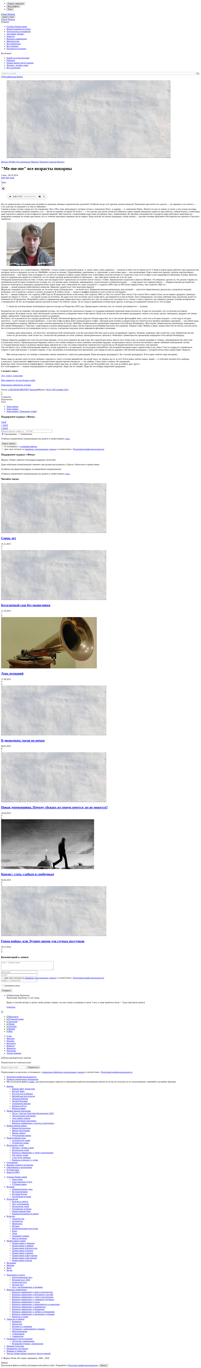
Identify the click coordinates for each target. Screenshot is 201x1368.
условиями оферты (28, 446)
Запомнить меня (12, 985)
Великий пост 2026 (21, 1280)
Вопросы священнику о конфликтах (29, 1307)
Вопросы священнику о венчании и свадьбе (32, 1294)
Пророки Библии (20, 1098)
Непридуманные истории (18, 29)
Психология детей (20, 1150)
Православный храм (16, 1138)
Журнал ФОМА (8, 162)
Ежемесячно (26, 434)
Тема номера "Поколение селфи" (22, 411)
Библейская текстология (23, 1096)
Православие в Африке (23, 1246)
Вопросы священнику (17, 39)
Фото (9, 1268)
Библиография (19, 1108)
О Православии (19, 1184)
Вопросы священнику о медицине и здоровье (33, 1314)
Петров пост (18, 1285)
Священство (18, 1336)
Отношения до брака (21, 1209)
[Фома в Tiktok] (10, 1024)
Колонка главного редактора (20, 1165)
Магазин (11, 1038)
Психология (12, 1199)
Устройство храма (20, 1143)
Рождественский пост (22, 1277)
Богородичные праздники (24, 1121)
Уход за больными (20, 1204)
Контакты (11, 1043)
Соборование (18, 1334)
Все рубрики (12, 46)
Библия (10, 1086)
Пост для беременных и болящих (27, 1287)
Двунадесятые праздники (24, 1116)
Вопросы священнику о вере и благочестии (32, 1292)
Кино (14, 1231)
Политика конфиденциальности (22, 1077)
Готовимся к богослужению (20, 1339)
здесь (67, 439)
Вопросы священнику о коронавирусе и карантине (36, 1304)
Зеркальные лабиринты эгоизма (16, 385)
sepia (12, 178)
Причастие (17, 1324)
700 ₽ (3, 422)
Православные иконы (17, 1125)
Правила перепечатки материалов (22, 1079)
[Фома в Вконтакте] (12, 1016)
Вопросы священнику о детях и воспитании (32, 1152)
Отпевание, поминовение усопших (28, 1329)
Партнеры (11, 1051)
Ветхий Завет (18, 1091)
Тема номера (12, 406)
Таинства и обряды (15, 1319)
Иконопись (17, 1223)
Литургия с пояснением (23, 1341)
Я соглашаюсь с (20, 446)
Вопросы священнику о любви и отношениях (33, 1312)
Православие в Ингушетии (24, 1255)
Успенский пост (19, 1282)
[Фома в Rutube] (11, 1029)
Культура (11, 1216)
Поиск (10, 9)
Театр (14, 1233)
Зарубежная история (21, 1196)
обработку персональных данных (40, 449)
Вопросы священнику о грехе (26, 1302)
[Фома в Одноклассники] (15, 1019)
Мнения (35, 162)
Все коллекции (14, 68)
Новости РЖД (13, 1172)
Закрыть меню (8, 17)
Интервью (11, 1263)
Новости (11, 36)
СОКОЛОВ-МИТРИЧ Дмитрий (23, 389)
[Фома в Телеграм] (12, 1021)
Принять (103, 1365)
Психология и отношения (18, 31)
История (10, 1187)
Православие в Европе (22, 1253)
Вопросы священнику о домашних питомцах (33, 1299)
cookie (31, 1082)
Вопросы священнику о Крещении (28, 1309)
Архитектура (18, 1219)
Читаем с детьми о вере (17, 65)
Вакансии (11, 1048)
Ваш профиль (13, 6)
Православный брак (21, 1211)
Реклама (10, 1041)
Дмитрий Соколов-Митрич (51, 162)
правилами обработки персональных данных (63, 1072)
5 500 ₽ (4, 428)
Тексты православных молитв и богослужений (28, 1353)
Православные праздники (19, 1111)
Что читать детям (20, 1155)
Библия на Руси (19, 1106)
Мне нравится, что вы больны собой (18, 380)
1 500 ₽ (4, 425)
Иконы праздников (21, 1130)
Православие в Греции (22, 1250)
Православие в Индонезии (24, 1258)
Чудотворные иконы (21, 1135)
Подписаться (33, 1067)
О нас (9, 1036)
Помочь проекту (8, 444)
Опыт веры (17, 1179)
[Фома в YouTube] (12, 1026)
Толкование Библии (21, 1103)
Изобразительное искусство (25, 1228)
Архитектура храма (21, 1140)
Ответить (11, 1007)
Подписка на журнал (16, 48)
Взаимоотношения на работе (25, 1214)
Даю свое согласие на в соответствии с (54, 449)
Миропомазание (19, 1331)
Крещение (17, 1321)
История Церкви (20, 1192)
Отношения (12, 1162)
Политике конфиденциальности (83, 1365)
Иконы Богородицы (21, 1128)
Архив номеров (14, 1053)
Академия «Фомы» (15, 34)
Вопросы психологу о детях (25, 1160)
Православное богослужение (20, 63)
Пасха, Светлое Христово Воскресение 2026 (33, 1113)
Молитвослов (13, 41)
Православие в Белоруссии (24, 1248)
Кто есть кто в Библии (22, 1094)
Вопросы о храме (20, 1316)
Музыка (15, 1226)
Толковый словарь (20, 1236)
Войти (20, 77)
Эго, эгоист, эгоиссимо (12, 376)
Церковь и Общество (16, 1351)
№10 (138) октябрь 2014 (57, 389)
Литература (17, 1221)
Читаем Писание (20, 1101)
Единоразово (11, 434)
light (3, 178)
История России (19, 1194)
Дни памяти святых (21, 1118)
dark (7, 178)
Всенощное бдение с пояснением (27, 1343)
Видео (9, 1270)
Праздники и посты (16, 1275)
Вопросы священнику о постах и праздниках (33, 1123)
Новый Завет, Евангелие (23, 1089)
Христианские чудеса (22, 1182)
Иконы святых (19, 1133)
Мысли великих (19, 1238)
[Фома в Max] (10, 1031)
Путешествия (13, 1170)
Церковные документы (17, 1348)
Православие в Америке (23, 1243)
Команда (11, 1046)
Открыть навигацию (16, 4)
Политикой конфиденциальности (88, 449)
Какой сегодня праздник (18, 58)
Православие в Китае (22, 1260)
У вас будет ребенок (21, 1157)
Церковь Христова (15, 1346)
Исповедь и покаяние (22, 1326)
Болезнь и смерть (20, 1201)
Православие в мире (16, 1241)
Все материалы (14, 44)
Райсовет (11, 60)
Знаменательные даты (22, 1189)
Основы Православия (17, 26)
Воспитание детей (15, 1145)
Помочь (11, 14)
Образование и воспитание (19, 1167)
